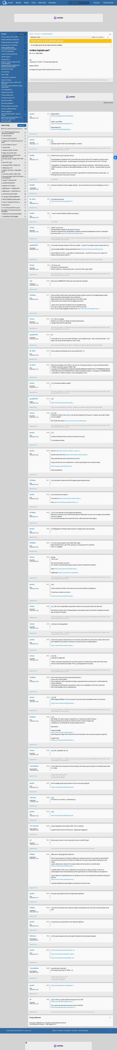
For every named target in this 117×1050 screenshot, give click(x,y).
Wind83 (32, 185)
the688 (32, 155)
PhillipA (32, 854)
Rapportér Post (33, 134)
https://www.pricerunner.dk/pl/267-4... (62, 123)
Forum (34, 3)
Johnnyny (33, 797)
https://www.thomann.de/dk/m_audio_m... (68, 451)
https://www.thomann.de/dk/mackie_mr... (63, 950)
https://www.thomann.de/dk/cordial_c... (72, 233)
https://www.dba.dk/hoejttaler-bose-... (89, 308)
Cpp (31, 281)
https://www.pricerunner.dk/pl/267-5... (62, 201)
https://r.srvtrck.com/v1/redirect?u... (68, 572)
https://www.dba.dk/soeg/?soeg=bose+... (63, 1007)
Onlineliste (60, 1030)
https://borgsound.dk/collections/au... (62, 466)
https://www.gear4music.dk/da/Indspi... (62, 116)
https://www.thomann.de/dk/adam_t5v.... (63, 958)
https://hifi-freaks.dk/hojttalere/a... (61, 129)
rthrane (33, 53)
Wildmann (33, 936)
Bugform (54, 1030)
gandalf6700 (34, 245)
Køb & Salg (42, 3)
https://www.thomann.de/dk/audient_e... (63, 740)
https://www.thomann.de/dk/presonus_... (92, 249)
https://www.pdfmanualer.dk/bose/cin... (62, 815)
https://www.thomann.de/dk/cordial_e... (76, 454)
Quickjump (21, 34)
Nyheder (18, 3)
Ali (30, 840)
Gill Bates (33, 295)
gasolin (32, 114)
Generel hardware (47, 34)
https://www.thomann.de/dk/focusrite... (62, 787)
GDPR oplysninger (83, 1030)
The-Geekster (34, 826)
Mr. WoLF (33, 199)
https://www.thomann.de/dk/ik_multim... (63, 954)
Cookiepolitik (67, 1030)
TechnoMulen (34, 766)
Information (52, 3)
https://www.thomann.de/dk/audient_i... (62, 732)
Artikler (26, 3)
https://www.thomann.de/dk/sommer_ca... (66, 502)
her (45, 1024)
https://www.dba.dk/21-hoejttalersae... (62, 985)
